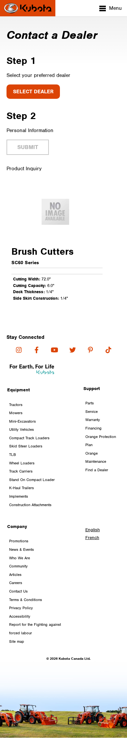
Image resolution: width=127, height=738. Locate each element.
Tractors (15, 404)
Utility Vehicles (21, 429)
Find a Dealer (96, 470)
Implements (18, 496)
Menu (115, 8)
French (92, 537)
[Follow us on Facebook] (36, 350)
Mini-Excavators (22, 421)
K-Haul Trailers (21, 487)
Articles (15, 574)
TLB (12, 454)
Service (91, 411)
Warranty (92, 419)
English (92, 530)
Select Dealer (33, 91)
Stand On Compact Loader (32, 479)
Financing (93, 428)
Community (18, 566)
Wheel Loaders (22, 463)
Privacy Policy (21, 607)
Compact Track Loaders (29, 438)
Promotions (18, 541)
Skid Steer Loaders (25, 446)
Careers (15, 582)
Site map (16, 641)
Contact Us (18, 591)
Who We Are (19, 558)
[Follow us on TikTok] (108, 350)
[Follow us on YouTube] (54, 350)
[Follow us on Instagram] (18, 350)
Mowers (15, 412)
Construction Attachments (30, 504)
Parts (89, 403)
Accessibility (19, 616)
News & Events (21, 549)
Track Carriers (21, 471)
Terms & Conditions (25, 599)
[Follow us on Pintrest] (90, 350)
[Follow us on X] (72, 350)
